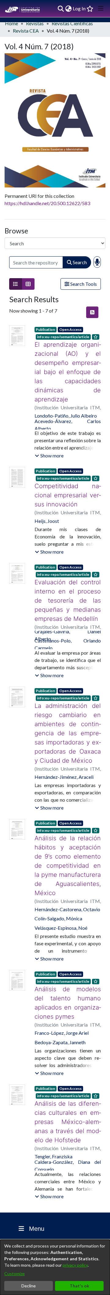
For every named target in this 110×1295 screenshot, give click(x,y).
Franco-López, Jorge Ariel (62, 1005)
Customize (14, 1273)
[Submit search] (60, 8)
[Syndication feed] (92, 312)
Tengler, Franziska (53, 1120)
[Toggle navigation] (100, 8)
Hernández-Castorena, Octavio (67, 891)
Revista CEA (26, 30)
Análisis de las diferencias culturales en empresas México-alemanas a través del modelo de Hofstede (68, 1090)
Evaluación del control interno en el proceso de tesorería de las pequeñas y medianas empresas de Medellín (68, 591)
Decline (28, 1285)
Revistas (35, 23)
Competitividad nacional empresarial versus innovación (68, 486)
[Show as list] (15, 284)
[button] (49, 446)
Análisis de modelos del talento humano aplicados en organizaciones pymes (68, 980)
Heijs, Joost (47, 512)
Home (11, 23)
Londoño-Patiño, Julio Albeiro (66, 406)
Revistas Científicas (72, 23)
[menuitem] (68, 8)
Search (79, 262)
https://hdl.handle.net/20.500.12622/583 (47, 203)
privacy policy (75, 1265)
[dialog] (55, 1267)
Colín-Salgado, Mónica (58, 900)
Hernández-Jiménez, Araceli (64, 768)
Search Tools (83, 284)
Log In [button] (79, 8)
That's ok (79, 1285)
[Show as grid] (28, 284)
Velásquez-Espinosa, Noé (61, 909)
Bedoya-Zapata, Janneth (60, 1015)
